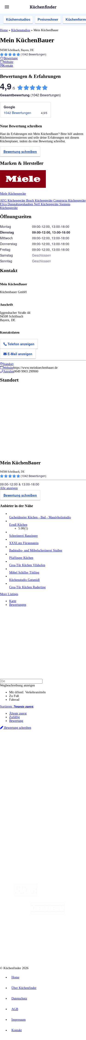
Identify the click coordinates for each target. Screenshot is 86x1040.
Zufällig (14, 717)
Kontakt (16, 1030)
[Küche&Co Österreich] (59, 950)
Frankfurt (52, 751)
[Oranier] (33, 932)
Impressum (18, 1019)
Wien (29, 751)
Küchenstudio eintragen (24, 820)
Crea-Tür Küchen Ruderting (27, 587)
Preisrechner (48, 19)
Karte (12, 601)
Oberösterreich (17, 751)
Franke (80, 751)
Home (4, 30)
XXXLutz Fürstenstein (24, 543)
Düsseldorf (40, 751)
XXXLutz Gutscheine (53, 758)
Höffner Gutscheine (33, 766)
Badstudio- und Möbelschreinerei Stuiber (35, 550)
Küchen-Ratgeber (20, 786)
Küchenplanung (19, 778)
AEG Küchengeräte (13, 200)
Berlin (30, 747)
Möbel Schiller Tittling (24, 572)
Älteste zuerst (18, 713)
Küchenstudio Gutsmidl (24, 580)
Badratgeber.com (20, 797)
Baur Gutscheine (51, 762)
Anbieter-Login (22, 824)
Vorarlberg (64, 747)
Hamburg (40, 747)
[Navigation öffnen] (7, 7)
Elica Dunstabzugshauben (17, 204)
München (52, 747)
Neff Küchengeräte (46, 204)
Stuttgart (70, 751)
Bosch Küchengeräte (39, 200)
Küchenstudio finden (22, 740)
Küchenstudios (18, 19)
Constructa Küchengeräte (69, 200)
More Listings (9, 594)
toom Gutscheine (32, 762)
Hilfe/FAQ (16, 793)
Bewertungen (17, 604)
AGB (14, 1009)
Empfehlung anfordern (24, 744)
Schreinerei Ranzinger (23, 535)
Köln (61, 751)
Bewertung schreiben (20, 151)
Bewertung (16, 721)
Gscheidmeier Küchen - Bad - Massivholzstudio (40, 517)
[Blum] (25, 895)
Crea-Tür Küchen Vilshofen (27, 565)
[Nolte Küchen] (70, 932)
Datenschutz (19, 998)
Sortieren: (16, 706)
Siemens (13, 755)
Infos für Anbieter (21, 809)
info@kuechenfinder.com (16, 840)
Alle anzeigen (9, 488)
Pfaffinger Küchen (21, 558)
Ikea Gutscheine (31, 758)
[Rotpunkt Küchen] (25, 950)
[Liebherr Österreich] (48, 913)
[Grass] (64, 895)
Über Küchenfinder (21, 789)
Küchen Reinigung (21, 782)
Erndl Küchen (18, 524)
